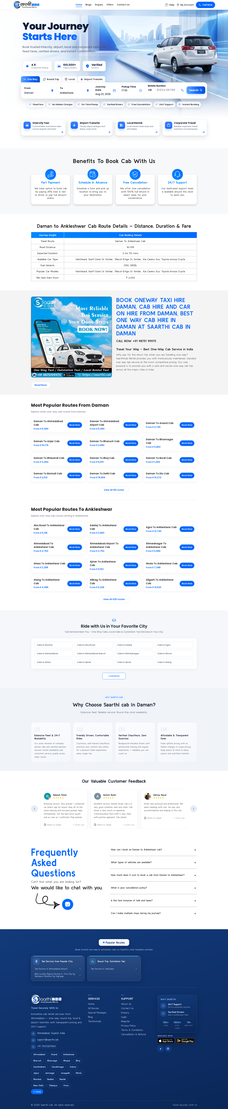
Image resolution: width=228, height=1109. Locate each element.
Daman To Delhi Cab (102, 473)
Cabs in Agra (163, 644)
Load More (114, 675)
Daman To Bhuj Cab (102, 458)
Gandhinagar (58, 1067)
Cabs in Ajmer (84, 662)
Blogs (88, 4)
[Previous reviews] (34, 808)
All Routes (93, 1008)
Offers (109, 4)
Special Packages (97, 1012)
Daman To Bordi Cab (159, 458)
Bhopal (66, 1060)
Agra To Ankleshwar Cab (161, 527)
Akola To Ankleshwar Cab (162, 563)
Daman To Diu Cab (157, 473)
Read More (41, 385)
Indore (73, 1067)
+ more (37, 1091)
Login (124, 1017)
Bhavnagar (52, 1060)
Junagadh (65, 1073)
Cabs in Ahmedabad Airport (91, 653)
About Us (126, 1004)
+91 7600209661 (46, 1046)
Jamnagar (50, 1073)
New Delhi (38, 1085)
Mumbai (37, 1079)
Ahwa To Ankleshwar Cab (49, 563)
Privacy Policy (128, 1025)
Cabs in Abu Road (86, 644)
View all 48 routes (114, 489)
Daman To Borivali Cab (48, 473)
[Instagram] (168, 1049)
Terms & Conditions (132, 1030)
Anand (54, 1054)
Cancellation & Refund (133, 1034)
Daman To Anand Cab (160, 423)
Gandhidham (39, 1067)
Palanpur (53, 1085)
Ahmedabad (39, 1054)
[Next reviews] (193, 808)
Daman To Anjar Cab (47, 441)
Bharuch (37, 1060)
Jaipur (36, 1073)
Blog (90, 1017)
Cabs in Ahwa (44, 662)
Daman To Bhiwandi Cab (49, 458)
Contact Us (123, 4)
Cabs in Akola (124, 662)
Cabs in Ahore (164, 653)
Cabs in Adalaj (124, 644)
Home (79, 4)
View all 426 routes (114, 599)
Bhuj (78, 1060)
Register (125, 1021)
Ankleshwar (69, 1054)
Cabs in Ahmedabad (47, 653)
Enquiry (99, 4)
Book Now (74, 424)
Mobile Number (157, 85)
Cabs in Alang (164, 662)
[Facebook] (160, 1049)
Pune (66, 1085)
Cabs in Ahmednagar (128, 653)
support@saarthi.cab (47, 1039)
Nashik (63, 1079)
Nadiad (50, 1079)
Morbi (79, 1073)
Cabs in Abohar (45, 644)
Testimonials (94, 1021)
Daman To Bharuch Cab (105, 441)
